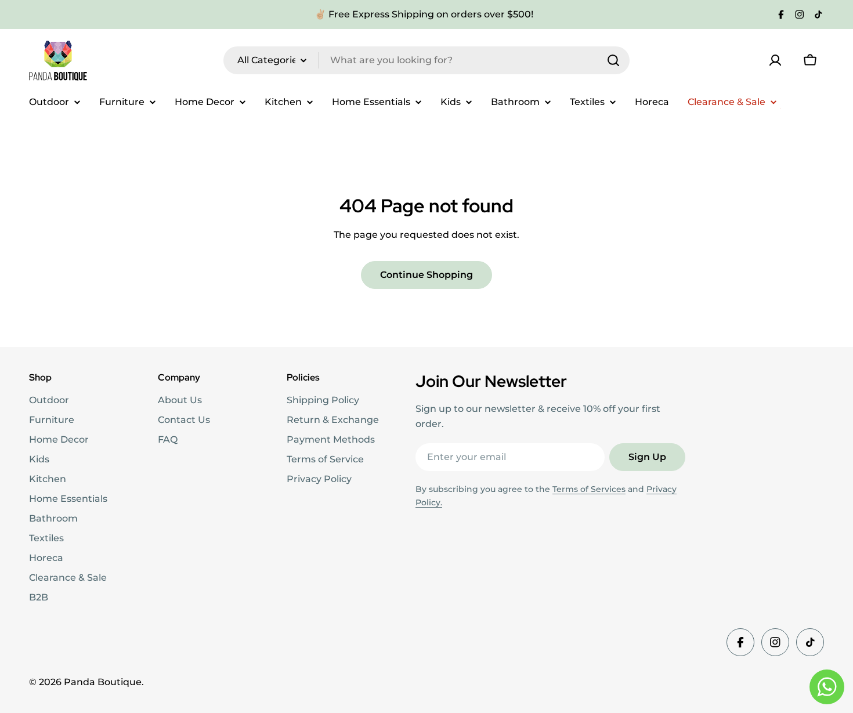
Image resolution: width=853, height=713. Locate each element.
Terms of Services (589, 489)
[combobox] (426, 60)
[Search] (613, 60)
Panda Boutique (103, 681)
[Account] (775, 60)
